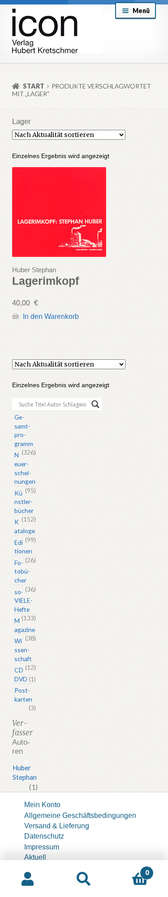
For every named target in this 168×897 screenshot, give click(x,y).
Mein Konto (42, 804)
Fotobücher (22, 571)
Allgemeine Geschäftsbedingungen (80, 815)
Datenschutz (44, 836)
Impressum (41, 847)
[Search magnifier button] (95, 404)
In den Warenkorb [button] (50, 316)
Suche (84, 879)
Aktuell (35, 857)
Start (33, 86)
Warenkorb (130, 869)
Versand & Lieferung (56, 826)
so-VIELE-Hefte (23, 600)
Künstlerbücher (24, 501)
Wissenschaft (23, 649)
